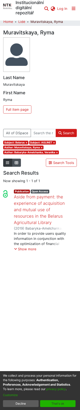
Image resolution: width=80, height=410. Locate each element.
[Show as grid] (16, 163)
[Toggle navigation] (73, 8)
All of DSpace (17, 133)
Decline (21, 403)
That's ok (57, 403)
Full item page (17, 109)
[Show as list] (7, 163)
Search (68, 133)
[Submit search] (46, 8)
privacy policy (56, 389)
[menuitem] (52, 8)
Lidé (21, 21)
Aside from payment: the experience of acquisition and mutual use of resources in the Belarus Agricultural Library (39, 209)
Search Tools (63, 163)
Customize (10, 395)
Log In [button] (62, 8)
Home (8, 21)
